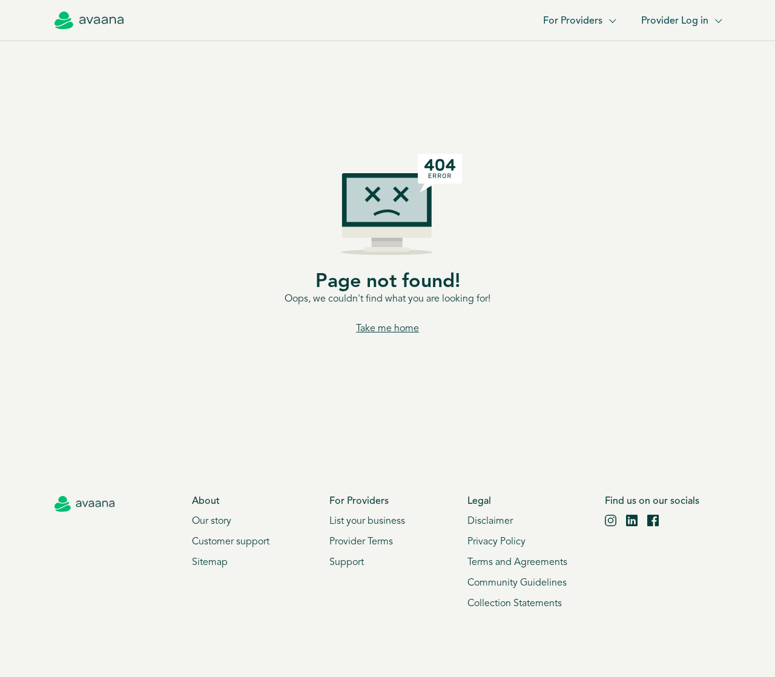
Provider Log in (674, 21)
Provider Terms (361, 542)
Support (346, 562)
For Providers (572, 21)
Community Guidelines (517, 583)
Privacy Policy (496, 542)
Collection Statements (514, 604)
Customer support (230, 542)
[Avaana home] (89, 21)
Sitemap (210, 562)
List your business (367, 521)
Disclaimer (490, 521)
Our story (211, 521)
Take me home (387, 329)
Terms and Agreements (517, 562)
